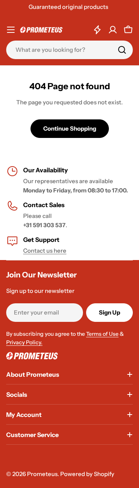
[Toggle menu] (10, 29)
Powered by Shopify (87, 474)
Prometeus (42, 474)
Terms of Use (102, 333)
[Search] (122, 49)
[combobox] (69, 50)
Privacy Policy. (24, 342)
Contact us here (44, 250)
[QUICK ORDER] (97, 29)
